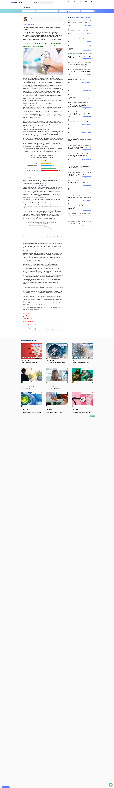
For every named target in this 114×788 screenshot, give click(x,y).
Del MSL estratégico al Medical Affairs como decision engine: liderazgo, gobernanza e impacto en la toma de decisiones (79, 207)
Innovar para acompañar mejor (75, 223)
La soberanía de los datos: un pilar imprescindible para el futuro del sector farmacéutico (79, 72)
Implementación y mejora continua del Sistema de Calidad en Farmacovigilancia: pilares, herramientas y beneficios (80, 139)
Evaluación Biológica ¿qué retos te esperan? (77, 64)
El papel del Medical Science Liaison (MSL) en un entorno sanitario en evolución (78, 23)
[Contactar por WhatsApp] (111, 785)
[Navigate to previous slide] (20, 11)
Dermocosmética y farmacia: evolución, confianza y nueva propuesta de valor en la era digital (79, 31)
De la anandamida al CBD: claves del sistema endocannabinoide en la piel (78, 80)
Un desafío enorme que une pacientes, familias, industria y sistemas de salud (78, 122)
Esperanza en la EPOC (72, 190)
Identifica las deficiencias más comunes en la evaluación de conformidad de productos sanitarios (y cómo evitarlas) (79, 56)
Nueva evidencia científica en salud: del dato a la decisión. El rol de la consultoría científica (79, 114)
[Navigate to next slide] (94, 11)
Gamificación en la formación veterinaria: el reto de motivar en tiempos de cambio (79, 39)
